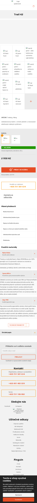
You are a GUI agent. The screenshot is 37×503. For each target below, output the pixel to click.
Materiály (18, 440)
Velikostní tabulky (18, 434)
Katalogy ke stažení (18, 443)
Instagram (18, 406)
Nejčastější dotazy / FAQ (18, 451)
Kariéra (19, 472)
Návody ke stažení (18, 445)
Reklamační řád (18, 429)
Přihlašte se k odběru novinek (18, 346)
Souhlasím (18, 499)
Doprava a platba (18, 423)
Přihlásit (18, 357)
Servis (18, 437)
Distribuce (19, 469)
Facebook (7, 406)
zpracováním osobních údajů (22, 360)
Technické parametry (16, 325)
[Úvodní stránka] (17, 2)
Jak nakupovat (18, 426)
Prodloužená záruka (18, 432)
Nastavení (18, 495)
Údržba (19, 448)
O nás (18, 464)
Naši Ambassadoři (18, 475)
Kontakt (18, 466)
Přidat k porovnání (16, 162)
